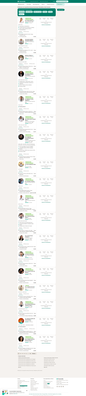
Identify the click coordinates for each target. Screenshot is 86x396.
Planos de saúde (33, 382)
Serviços (32, 385)
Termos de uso (46, 385)
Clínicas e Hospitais (34, 381)
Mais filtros (60, 4)
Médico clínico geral (37, 11)
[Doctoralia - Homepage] (23, 1)
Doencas (32, 386)
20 (30, 353)
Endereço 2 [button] (26, 63)
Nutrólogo (45, 11)
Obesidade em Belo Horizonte (49, 360)
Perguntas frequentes (34, 387)
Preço (45, 380)
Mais (32, 21)
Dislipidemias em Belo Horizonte (49, 362)
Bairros (43, 4)
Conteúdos (45, 384)
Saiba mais (15, 393)
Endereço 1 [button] (21, 63)
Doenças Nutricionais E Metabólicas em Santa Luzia (27, 365)
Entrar (54, 1)
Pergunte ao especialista (35, 383)
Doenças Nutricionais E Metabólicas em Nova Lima (26, 360)
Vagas (22, 385)
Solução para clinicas (47, 382)
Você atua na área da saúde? (62, 1)
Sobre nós (19, 383)
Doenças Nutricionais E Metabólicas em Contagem (26, 359)
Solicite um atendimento (46, 24)
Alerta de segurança (47, 386)
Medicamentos (33, 384)
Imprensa (19, 387)
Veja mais (21, 14)
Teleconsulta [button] (27, 31)
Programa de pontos (50, 4)
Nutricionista (21, 11)
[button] (54, 10)
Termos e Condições (21, 386)
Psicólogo (50, 11)
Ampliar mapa (60, 9)
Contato (19, 384)
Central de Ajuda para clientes (49, 387)
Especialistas (33, 380)
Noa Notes (46, 383)
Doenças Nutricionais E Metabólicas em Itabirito (26, 364)
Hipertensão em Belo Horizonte (49, 359)
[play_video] (21, 164)
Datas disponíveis (36, 4)
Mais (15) (45, 367)
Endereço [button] (20, 31)
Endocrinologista (29, 11)
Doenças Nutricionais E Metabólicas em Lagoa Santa (27, 362)
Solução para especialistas (48, 381)
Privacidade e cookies (21, 380)
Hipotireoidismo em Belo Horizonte (50, 364)
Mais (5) (19, 367)
